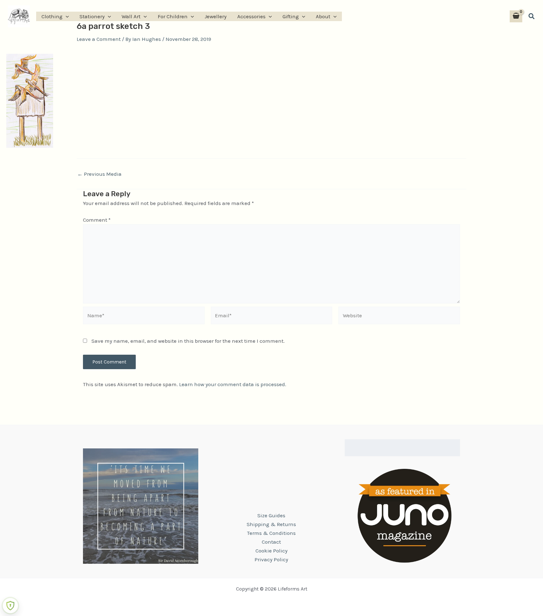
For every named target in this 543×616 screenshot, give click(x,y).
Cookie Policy (271, 550)
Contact (271, 542)
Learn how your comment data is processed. (232, 384)
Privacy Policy (271, 559)
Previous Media (99, 174)
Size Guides (271, 515)
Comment (97, 220)
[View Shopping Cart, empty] (516, 16)
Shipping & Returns (271, 524)
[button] (66, 16)
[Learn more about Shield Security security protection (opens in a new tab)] (10, 605)
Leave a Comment (99, 39)
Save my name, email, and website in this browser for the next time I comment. (188, 341)
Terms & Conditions (271, 533)
